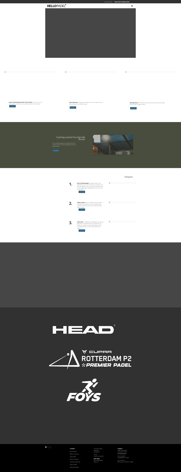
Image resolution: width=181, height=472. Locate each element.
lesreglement (97, 452)
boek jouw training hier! (122, 2)
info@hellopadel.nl (122, 453)
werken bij (96, 450)
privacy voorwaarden (99, 456)
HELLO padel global (98, 460)
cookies (95, 454)
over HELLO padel (98, 448)
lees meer (12, 106)
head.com (96, 462)
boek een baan (108, 2)
